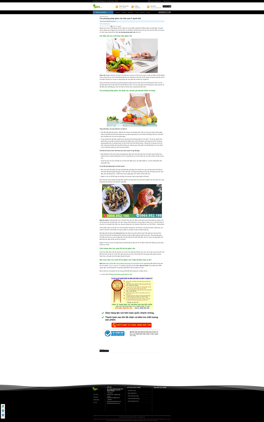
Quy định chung (132, 390)
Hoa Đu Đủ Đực (120, 419)
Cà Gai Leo (101, 419)
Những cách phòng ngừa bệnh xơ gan (120, 274)
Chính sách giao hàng (133, 396)
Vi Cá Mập (155, 420)
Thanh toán (96, 399)
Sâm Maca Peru (153, 419)
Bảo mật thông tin (132, 393)
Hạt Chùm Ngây (132, 420)
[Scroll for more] (132, 410)
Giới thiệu (124, 12)
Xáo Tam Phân (147, 419)
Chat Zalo (3, 412)
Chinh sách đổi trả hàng (133, 398)
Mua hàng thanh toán (133, 401)
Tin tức (137, 12)
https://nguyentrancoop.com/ (113, 403)
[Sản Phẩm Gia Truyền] (103, 6)
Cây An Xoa (96, 419)
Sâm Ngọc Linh (140, 420)
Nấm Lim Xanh (133, 419)
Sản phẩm (130, 12)
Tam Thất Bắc (140, 419)
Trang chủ (117, 12)
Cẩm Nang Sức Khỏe (104, 16)
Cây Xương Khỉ (113, 419)
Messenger (3, 416)
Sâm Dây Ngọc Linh (162, 419)
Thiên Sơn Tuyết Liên (148, 420)
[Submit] (170, 12)
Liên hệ (148, 12)
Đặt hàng (142, 12)
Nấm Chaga (127, 419)
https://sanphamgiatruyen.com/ (114, 401)
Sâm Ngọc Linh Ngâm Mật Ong (122, 420)
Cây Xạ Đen (107, 419)
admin (114, 21)
